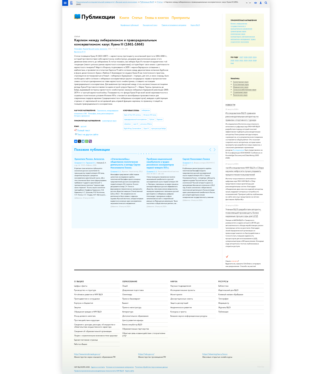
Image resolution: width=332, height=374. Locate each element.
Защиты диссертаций (179, 303)
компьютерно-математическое (243, 36)
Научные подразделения (180, 286)
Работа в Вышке (80, 344)
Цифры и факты (80, 286)
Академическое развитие (181, 307)
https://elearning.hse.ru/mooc (214, 354)
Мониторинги (176, 294)
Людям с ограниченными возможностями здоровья (95, 335)
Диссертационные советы (181, 298)
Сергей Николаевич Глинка (196, 158)
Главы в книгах (157, 17)
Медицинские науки (240, 87)
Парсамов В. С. (91, 163)
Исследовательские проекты (182, 290)
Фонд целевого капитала (84, 316)
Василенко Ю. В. (80, 52)
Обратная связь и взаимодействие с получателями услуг (143, 334)
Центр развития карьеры (132, 320)
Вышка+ (125, 303)
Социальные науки (240, 92)
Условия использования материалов (120, 367)
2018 (255, 60)
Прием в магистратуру (131, 307)
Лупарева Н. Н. (79, 163)
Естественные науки (241, 84)
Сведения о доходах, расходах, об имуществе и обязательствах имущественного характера (94, 325)
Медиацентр (223, 303)
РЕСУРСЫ (223, 281)
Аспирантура (127, 311)
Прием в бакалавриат (131, 298)
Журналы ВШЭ (224, 307)
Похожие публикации (92, 149)
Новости (230, 105)
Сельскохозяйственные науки (244, 89)
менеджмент (245, 39)
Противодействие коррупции (86, 320)
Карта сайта (129, 371)
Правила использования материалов (174, 25)
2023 (232, 60)
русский (83, 126)
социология (235, 42)
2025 (250, 57)
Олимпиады (127, 294)
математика (235, 39)
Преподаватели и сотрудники (87, 298)
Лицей (125, 286)
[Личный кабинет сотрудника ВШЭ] (261, 3)
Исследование (238, 150)
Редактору (260, 366)
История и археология (82, 116)
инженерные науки (238, 34)
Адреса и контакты (98, 367)
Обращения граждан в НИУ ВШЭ (88, 311)
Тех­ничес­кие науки (240, 95)
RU (247, 3)
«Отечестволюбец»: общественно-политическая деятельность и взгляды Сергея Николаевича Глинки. (125, 163)
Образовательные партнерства (135, 329)
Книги (124, 17)
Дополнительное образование (135, 316)
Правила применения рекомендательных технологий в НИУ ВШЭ (99, 371)
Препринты (181, 17)
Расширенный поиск (150, 25)
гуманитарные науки (238, 31)
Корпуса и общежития (83, 303)
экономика (244, 42)
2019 (250, 60)
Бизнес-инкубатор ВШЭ (132, 324)
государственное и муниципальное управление (241, 27)
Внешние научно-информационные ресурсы (188, 316)
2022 (237, 60)
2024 (255, 57)
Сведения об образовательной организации (93, 331)
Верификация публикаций (130, 25)
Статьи (137, 17)
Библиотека (223, 286)
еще (232, 63)
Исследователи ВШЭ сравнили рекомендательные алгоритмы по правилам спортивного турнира (242, 116)
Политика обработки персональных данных (151, 367)
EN (250, 3)
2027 (241, 57)
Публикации (98, 17)
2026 (246, 57)
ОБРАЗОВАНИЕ (129, 281)
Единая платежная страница (86, 340)
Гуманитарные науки (240, 82)
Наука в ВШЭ (195, 25)
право (253, 39)
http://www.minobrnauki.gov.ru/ (87, 354)
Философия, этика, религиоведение (101, 113)
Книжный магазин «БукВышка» (230, 294)
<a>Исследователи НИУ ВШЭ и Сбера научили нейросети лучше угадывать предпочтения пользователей (245, 171)
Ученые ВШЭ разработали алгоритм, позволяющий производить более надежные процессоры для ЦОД (243, 213)
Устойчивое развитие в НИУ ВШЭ (88, 294)
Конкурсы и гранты (178, 311)
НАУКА (174, 281)
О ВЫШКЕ (79, 281)
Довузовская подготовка (133, 290)
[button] (138, 153)
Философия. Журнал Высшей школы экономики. (91, 49)
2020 (246, 60)
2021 (241, 60)
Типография (223, 298)
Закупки (77, 307)
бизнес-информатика (239, 23)
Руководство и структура (85, 290)
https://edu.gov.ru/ (146, 354)
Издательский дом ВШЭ (228, 290)
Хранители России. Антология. (89, 158)
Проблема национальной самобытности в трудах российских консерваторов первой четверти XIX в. (160, 163)
